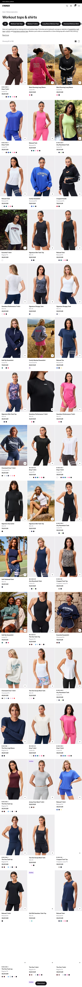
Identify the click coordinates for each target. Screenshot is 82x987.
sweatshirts (72, 29)
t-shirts (8, 31)
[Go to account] (71, 6)
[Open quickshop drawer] (25, 82)
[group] (13, 64)
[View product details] (13, 91)
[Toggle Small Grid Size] (75, 41)
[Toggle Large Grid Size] (78, 41)
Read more (5, 35)
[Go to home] (6, 6)
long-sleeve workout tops (20, 31)
